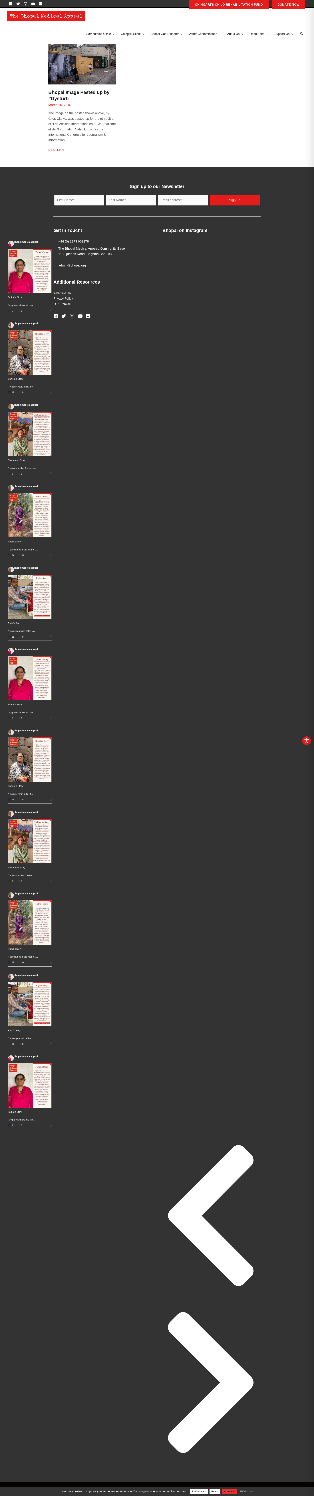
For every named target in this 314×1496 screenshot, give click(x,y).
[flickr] (41, 4)
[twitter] (19, 4)
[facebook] (12, 4)
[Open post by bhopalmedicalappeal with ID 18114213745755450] (30, 515)
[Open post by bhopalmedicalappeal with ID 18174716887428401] (30, 271)
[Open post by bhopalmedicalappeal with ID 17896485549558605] (30, 434)
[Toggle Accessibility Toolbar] (306, 740)
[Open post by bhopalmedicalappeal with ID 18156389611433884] (30, 597)
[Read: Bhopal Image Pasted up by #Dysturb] (82, 64)
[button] (302, 34)
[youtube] (34, 4)
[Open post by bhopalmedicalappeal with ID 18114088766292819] (30, 352)
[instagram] (27, 4)
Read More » (57, 150)
